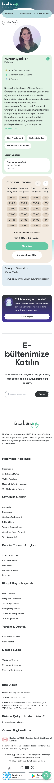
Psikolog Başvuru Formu (13, 722)
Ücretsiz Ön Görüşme (12, 670)
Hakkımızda (7, 469)
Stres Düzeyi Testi (10, 555)
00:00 (12, 198)
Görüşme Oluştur (10, 660)
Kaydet (41, 394)
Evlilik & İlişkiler (8, 522)
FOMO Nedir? (8, 594)
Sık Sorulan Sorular (11, 637)
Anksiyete (6, 507)
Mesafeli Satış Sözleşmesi (14, 484)
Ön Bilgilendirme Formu (13, 489)
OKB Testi (6, 565)
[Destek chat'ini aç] (46, 775)
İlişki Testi (6, 575)
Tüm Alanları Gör (10, 537)
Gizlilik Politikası (9, 479)
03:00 (12, 214)
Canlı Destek (8, 642)
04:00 (12, 220)
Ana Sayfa (8, 14)
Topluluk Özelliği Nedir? (13, 614)
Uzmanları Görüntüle (11, 665)
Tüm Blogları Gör (10, 619)
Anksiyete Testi (9, 560)
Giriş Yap (27, 246)
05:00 (12, 226)
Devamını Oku (10, 129)
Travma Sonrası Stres (12, 527)
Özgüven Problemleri (12, 517)
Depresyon (7, 512)
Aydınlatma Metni (10, 474)
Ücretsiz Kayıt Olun (27, 255)
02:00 (12, 209)
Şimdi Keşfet (27, 317)
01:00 (12, 203)
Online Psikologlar (25, 14)
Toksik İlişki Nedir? (10, 604)
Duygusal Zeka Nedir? (12, 599)
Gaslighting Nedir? (11, 609)
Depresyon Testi (10, 570)
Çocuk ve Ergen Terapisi (13, 532)
